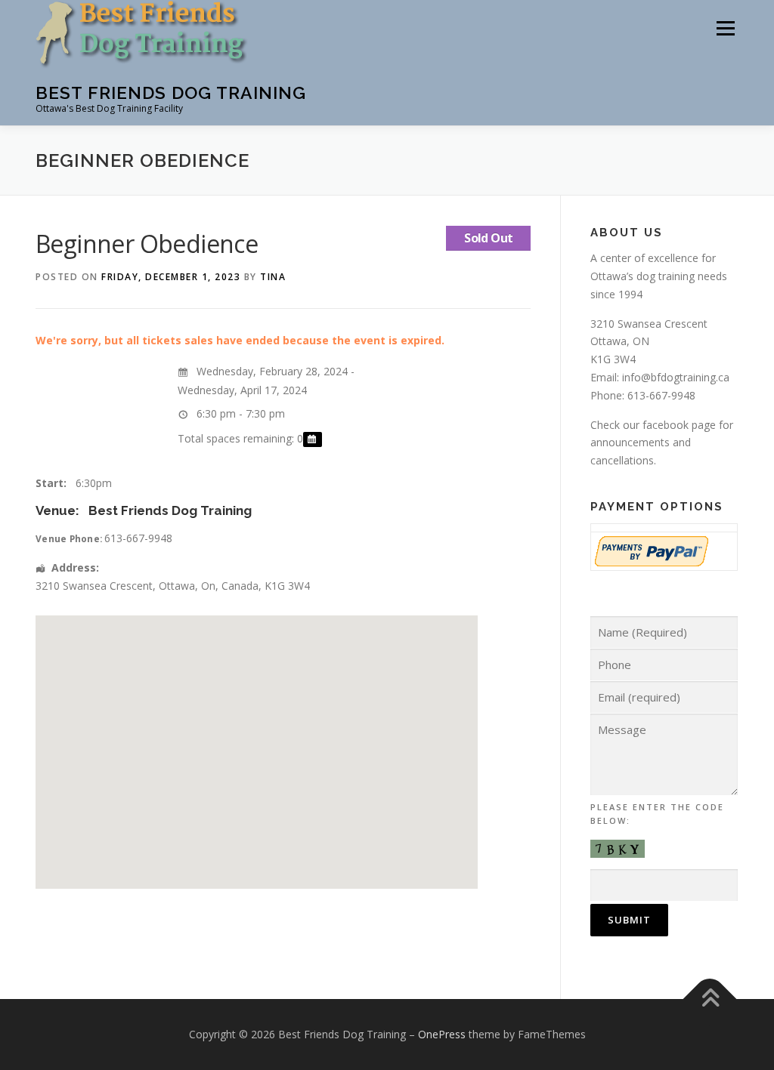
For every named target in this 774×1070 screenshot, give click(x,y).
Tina (273, 276)
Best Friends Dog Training (171, 92)
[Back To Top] (710, 999)
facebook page (679, 425)
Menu (725, 28)
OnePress (442, 1034)
